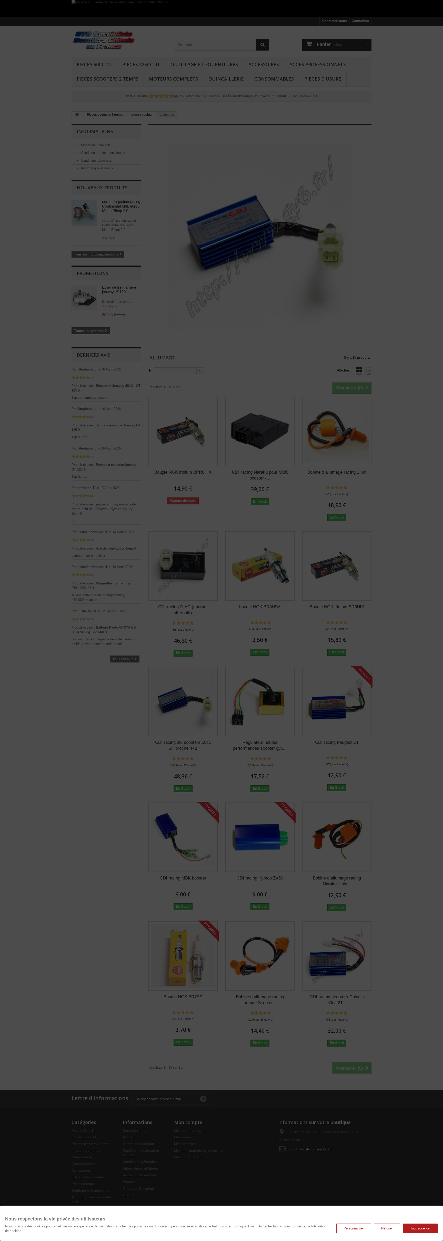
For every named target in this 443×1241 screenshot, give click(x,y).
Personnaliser (354, 1228)
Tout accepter (420, 1228)
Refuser (387, 1228)
